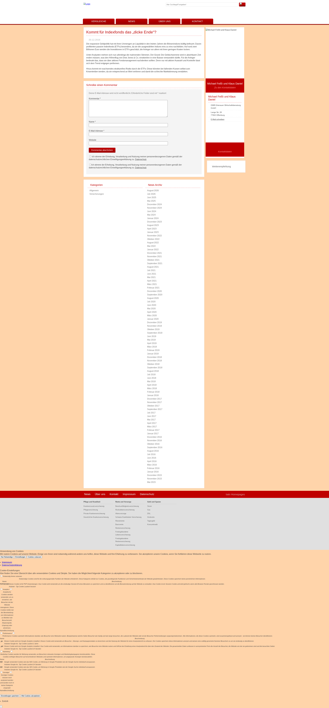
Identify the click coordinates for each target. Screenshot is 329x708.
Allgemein (94, 190)
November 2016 (154, 440)
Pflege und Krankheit (92, 502)
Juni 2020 (151, 305)
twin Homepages (235, 494)
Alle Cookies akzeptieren (30, 696)
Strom (149, 506)
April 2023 (152, 229)
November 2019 (154, 326)
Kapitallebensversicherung (125, 545)
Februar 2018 (153, 392)
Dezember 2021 (154, 253)
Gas (148, 510)
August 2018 (153, 371)
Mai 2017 (151, 420)
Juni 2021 (151, 274)
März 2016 (152, 465)
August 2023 (153, 225)
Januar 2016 (153, 472)
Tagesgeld (151, 521)
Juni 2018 (151, 378)
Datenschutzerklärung (12, 565)
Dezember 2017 (154, 399)
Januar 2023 (153, 232)
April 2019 (152, 343)
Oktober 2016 (153, 444)
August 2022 (153, 242)
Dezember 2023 (154, 222)
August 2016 (153, 451)
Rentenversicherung (122, 528)
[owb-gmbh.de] (87, 4)
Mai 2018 (151, 381)
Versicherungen (96, 194)
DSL (148, 513)
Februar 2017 (153, 430)
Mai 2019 (151, 340)
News (131, 21)
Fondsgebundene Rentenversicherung (122, 539)
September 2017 (154, 409)
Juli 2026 (151, 194)
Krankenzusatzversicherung (94, 506)
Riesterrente (119, 521)
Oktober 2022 (153, 239)
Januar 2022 (153, 249)
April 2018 (152, 385)
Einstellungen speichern (10, 696)
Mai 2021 (151, 277)
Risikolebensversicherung (124, 510)
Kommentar (95, 98)
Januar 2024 (153, 218)
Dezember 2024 (154, 204)
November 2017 (154, 402)
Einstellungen (20, 557)
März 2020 (152, 315)
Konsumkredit (152, 524)
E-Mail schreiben (217, 119)
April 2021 (152, 281)
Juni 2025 (151, 197)
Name (92, 122)
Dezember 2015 (154, 475)
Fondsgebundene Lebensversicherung (122, 533)
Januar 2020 (153, 319)
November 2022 (154, 236)
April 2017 (152, 423)
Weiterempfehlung (221, 166)
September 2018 (154, 367)
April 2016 (152, 461)
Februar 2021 (153, 288)
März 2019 (152, 347)
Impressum (129, 494)
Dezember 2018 (154, 357)
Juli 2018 (151, 374)
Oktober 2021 (153, 260)
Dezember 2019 (154, 322)
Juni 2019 (151, 336)
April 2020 (152, 312)
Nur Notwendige (7, 557)
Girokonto (150, 517)
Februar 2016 (153, 468)
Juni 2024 (151, 211)
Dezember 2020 (154, 291)
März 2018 (152, 388)
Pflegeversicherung (91, 510)
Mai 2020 (151, 308)
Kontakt (197, 21)
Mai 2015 (151, 482)
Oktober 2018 (153, 364)
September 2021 (154, 263)
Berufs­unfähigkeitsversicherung (127, 506)
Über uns (165, 21)
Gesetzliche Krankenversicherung (96, 517)
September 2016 (154, 447)
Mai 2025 (151, 201)
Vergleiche (98, 21)
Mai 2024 (151, 215)
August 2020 (153, 298)
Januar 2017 (153, 433)
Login (218, 494)
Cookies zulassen (34, 557)
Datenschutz (141, 159)
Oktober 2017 (153, 406)
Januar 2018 (153, 395)
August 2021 (153, 267)
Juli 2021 (151, 270)
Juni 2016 (151, 458)
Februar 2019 (153, 350)
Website (92, 140)
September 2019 (154, 333)
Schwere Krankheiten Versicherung (128, 517)
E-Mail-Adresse (96, 131)
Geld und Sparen (154, 502)
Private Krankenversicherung (94, 513)
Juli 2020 (151, 302)
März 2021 (152, 284)
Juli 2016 (151, 454)
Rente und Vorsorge (123, 502)
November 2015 (154, 479)
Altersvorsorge (120, 513)
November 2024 (154, 208)
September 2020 (154, 295)
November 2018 (154, 361)
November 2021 (154, 256)
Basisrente (119, 524)
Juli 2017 (151, 413)
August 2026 (153, 190)
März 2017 (152, 426)
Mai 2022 (151, 246)
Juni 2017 (151, 416)
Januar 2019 (153, 354)
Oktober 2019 (153, 329)
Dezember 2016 (154, 437)
